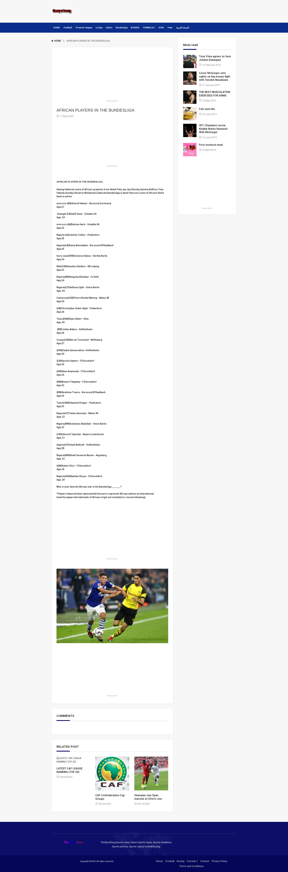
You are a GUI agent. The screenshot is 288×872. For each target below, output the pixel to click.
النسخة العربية (182, 27)
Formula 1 (192, 861)
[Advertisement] (175, 10)
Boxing (180, 861)
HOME (56, 27)
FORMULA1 (149, 27)
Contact (204, 861)
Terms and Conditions (191, 866)
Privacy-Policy (219, 861)
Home (159, 861)
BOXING (135, 27)
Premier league (84, 27)
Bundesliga (122, 27)
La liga (99, 27)
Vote (170, 27)
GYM (161, 27)
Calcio (109, 27)
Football (68, 27)
